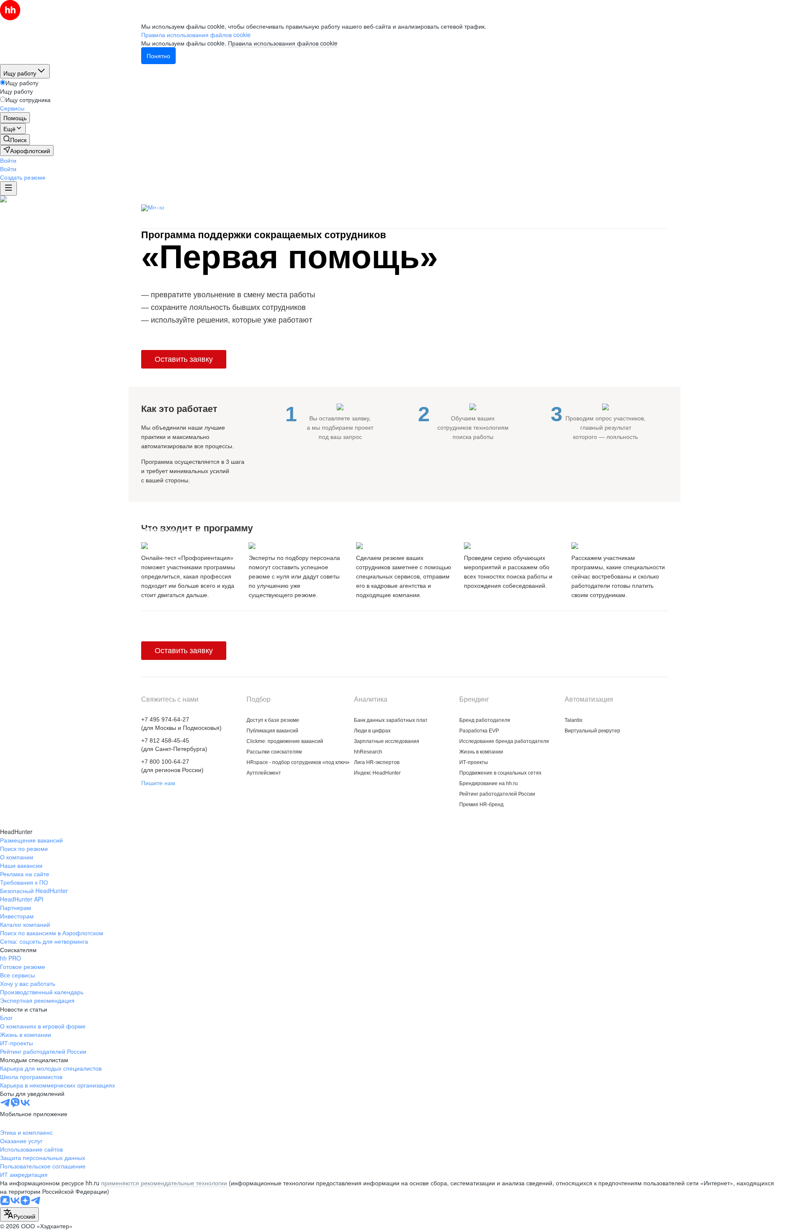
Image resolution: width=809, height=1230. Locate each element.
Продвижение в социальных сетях (500, 773)
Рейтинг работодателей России (497, 794)
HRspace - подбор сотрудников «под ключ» (380, 207)
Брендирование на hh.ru (488, 783)
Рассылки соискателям (274, 752)
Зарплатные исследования (386, 741)
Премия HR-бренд (481, 804)
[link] (15, 139)
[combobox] (19, 1214)
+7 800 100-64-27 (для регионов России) (172, 765)
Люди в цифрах (372, 731)
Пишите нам (158, 783)
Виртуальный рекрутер (592, 731)
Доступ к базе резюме (187, 207)
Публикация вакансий (267, 207)
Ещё (665, 208)
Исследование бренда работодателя (504, 741)
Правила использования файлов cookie (283, 43)
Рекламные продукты (493, 207)
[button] (8, 160)
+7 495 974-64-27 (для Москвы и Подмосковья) (181, 723)
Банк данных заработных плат (391, 720)
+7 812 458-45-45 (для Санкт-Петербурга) (174, 744)
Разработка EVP (479, 731)
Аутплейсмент (263, 773)
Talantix (573, 720)
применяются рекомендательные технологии (164, 1183)
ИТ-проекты (473, 762)
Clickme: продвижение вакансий (589, 207)
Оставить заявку (184, 359)
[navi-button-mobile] (8, 188)
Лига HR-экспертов (376, 762)
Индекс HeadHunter (377, 773)
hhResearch (368, 752)
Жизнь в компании (481, 752)
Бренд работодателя (484, 720)
